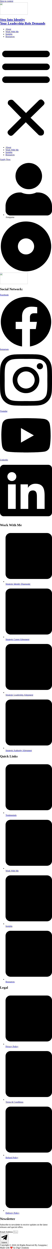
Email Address (6, 1232)
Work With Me (12, 31)
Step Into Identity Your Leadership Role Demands (22, 21)
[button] (26, 92)
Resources (10, 36)
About (8, 29)
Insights (9, 34)
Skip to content (6, 1)
